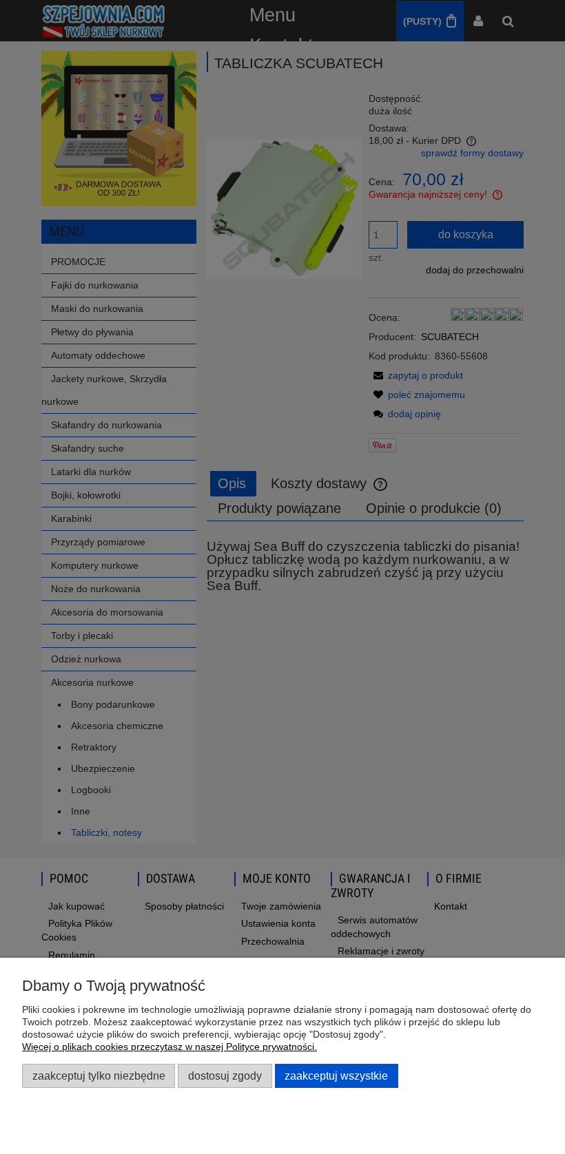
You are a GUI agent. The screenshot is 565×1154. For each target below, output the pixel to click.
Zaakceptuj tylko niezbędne (98, 1075)
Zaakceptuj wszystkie (336, 1075)
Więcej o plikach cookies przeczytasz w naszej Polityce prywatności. (169, 1046)
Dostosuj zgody (225, 1075)
